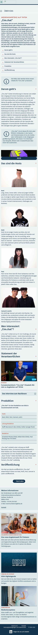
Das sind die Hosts (9, 54)
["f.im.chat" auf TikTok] (19, 155)
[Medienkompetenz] (19, 603)
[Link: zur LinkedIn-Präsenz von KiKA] (11, 633)
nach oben (36, 89)
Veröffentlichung (8, 70)
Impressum (14, 626)
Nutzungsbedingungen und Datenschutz (15, 627)
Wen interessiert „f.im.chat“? (12, 58)
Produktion (6, 66)
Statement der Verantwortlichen (13, 62)
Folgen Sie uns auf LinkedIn (21, 632)
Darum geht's (7, 50)
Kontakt (24, 626)
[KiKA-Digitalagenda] (19, 569)
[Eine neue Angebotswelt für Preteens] (19, 530)
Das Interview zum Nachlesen (14, 394)
